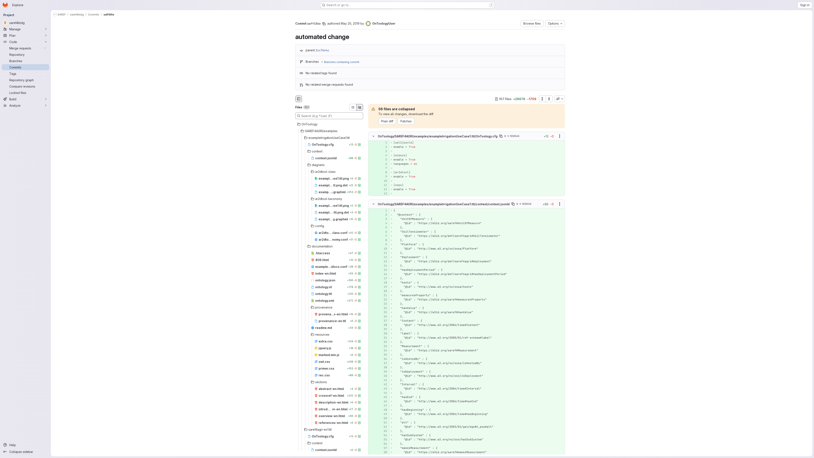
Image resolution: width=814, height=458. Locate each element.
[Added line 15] (383, 270)
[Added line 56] (383, 444)
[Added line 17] (383, 278)
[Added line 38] (383, 367)
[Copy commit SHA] (323, 23)
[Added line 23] (383, 304)
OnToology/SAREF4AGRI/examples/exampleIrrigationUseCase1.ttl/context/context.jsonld (444, 204)
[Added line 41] (383, 380)
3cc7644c (322, 50)
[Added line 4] (383, 156)
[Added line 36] (383, 359)
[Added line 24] (383, 308)
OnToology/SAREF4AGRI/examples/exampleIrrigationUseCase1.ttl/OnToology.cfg (438, 136)
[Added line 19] (383, 287)
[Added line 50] (383, 418)
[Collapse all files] (549, 98)
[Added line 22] (383, 299)
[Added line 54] (383, 435)
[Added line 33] (383, 346)
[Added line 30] (383, 333)
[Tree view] (359, 107)
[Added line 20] (383, 291)
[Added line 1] (383, 143)
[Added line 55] (383, 439)
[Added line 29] (383, 329)
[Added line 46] (383, 401)
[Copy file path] (500, 136)
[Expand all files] (542, 98)
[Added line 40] (383, 376)
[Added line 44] (383, 393)
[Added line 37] (383, 363)
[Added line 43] (383, 389)
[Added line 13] (383, 194)
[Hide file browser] (298, 98)
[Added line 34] (383, 350)
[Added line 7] (383, 168)
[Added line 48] (383, 410)
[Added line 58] (383, 452)
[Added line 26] (383, 316)
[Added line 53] (383, 431)
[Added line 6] (383, 164)
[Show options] (559, 136)
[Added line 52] (383, 427)
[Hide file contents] (373, 136)
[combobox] (559, 98)
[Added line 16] (383, 274)
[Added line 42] (383, 384)
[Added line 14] (383, 266)
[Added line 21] (383, 295)
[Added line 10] (383, 181)
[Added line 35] (383, 355)
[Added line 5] (383, 160)
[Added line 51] (383, 422)
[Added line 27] (383, 321)
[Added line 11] (383, 185)
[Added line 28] (383, 325)
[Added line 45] (383, 397)
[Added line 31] (383, 338)
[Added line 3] (383, 151)
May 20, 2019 (350, 23)
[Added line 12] (383, 189)
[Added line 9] (383, 177)
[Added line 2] (383, 147)
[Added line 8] (383, 172)
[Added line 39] (383, 372)
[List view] (352, 107)
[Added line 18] (383, 283)
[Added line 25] (383, 312)
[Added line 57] (383, 448)
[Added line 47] (383, 406)
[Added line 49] (383, 414)
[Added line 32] (383, 342)
